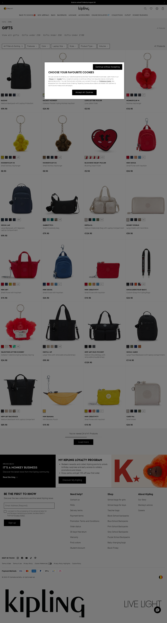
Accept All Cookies (84, 92)
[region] (84, 80)
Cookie (59, 79)
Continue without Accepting (107, 67)
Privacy (51, 79)
